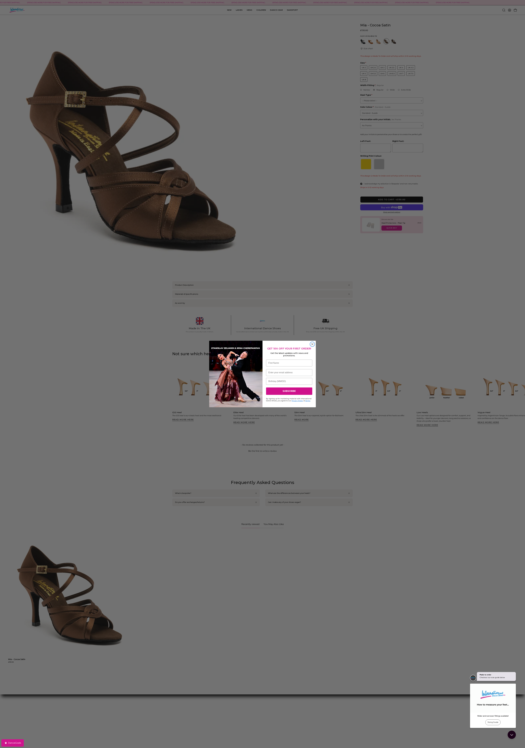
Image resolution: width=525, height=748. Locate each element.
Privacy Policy (297, 401)
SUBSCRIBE (289, 391)
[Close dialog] (312, 344)
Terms (307, 401)
